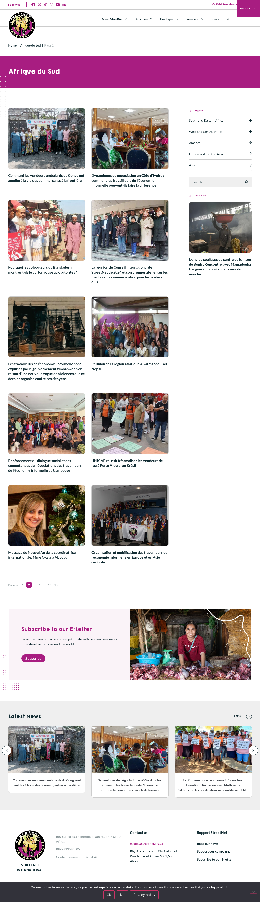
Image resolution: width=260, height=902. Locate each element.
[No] (253, 892)
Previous (13, 585)
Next (57, 585)
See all (239, 716)
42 (49, 585)
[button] (228, 19)
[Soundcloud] (63, 4)
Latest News (24, 716)
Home (12, 45)
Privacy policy (144, 895)
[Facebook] (33, 4)
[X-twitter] (39, 4)
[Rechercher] (247, 182)
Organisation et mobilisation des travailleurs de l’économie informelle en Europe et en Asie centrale (129, 557)
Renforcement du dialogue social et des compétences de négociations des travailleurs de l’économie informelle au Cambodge (45, 465)
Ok (109, 895)
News (215, 19)
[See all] (249, 716)
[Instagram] (51, 4)
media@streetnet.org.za (146, 843)
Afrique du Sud (30, 45)
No (122, 895)
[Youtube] (57, 4)
